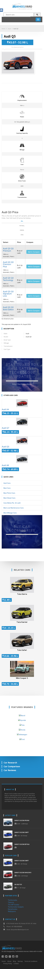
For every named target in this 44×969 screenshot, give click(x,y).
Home (3, 28)
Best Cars (6, 488)
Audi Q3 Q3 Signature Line (8, 293)
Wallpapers (12, 911)
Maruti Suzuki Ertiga (22, 844)
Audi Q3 (16, 28)
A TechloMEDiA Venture (25, 9)
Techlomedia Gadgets (16, 907)
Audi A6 (5, 465)
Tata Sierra (22, 594)
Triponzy (11, 902)
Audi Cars (6, 483)
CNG (22, 235)
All (22, 221)
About (9, 961)
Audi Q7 (5, 427)
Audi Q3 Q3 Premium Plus (8, 264)
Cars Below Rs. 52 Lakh (12, 503)
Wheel (24, 6)
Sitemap (20, 961)
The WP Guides (13, 904)
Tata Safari (22, 650)
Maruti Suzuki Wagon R (23, 872)
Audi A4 (5, 409)
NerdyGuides (12, 909)
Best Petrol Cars (9, 493)
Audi (9, 28)
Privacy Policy (7, 964)
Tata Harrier (22, 622)
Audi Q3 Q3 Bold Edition (8, 308)
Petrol (22, 226)
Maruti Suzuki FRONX (22, 820)
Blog (14, 961)
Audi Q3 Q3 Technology (8, 278)
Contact (16, 964)
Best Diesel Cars (9, 498)
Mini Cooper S (22, 678)
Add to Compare (34, 252)
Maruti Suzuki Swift (22, 832)
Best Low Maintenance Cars (13, 508)
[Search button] (37, 15)
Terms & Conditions (30, 961)
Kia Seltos (18, 884)
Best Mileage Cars (10, 513)
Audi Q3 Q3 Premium (8, 249)
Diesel (22, 230)
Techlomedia (12, 900)
